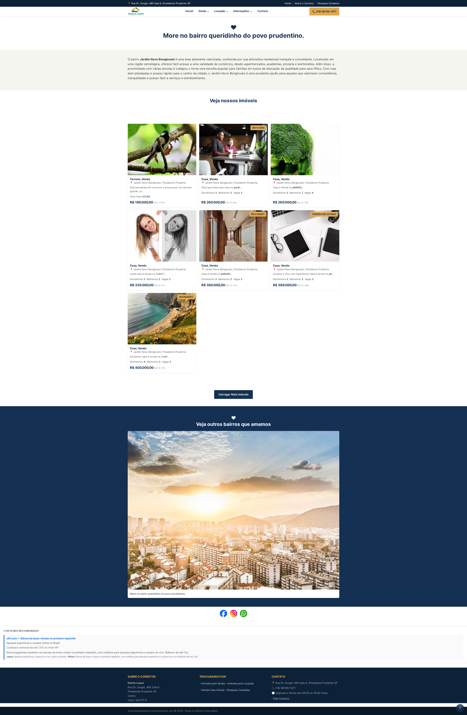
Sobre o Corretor (304, 3)
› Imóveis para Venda (212, 683)
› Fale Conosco (280, 698)
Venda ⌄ (203, 11)
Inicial (288, 3)
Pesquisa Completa (328, 3)
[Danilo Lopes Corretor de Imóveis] (136, 11)
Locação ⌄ (221, 11)
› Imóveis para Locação (240, 683)
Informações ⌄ (242, 11)
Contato (262, 11)
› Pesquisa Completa (237, 689)
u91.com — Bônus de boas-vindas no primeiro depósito (41, 638)
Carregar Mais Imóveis (233, 394)
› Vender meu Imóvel (212, 689)
